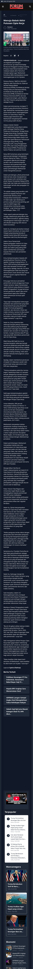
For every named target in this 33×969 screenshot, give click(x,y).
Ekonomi (14, 15)
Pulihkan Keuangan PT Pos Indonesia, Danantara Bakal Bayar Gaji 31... (16, 679)
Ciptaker (20, 69)
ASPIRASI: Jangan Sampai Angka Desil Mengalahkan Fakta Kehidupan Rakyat (16, 700)
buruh (11, 102)
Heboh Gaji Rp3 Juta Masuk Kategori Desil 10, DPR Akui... (17, 711)
